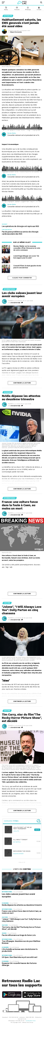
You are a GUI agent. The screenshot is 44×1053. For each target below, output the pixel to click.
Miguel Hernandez (16, 32)
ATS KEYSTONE (15, 302)
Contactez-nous (31, 1020)
